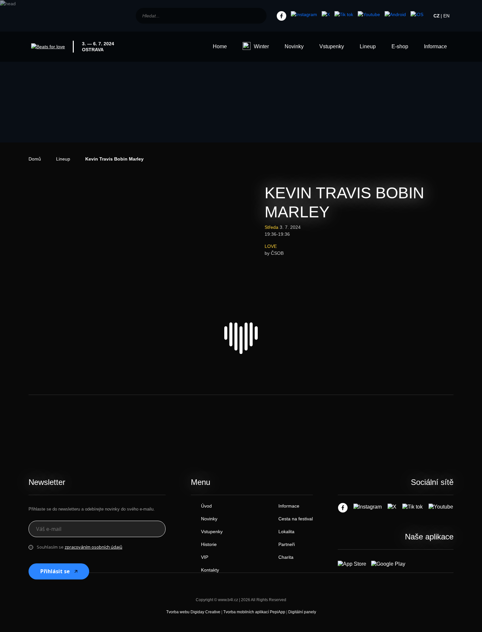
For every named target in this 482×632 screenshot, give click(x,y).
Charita (285, 557)
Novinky (294, 46)
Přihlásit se (55, 571)
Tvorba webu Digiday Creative (193, 612)
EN (446, 15)
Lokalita (286, 531)
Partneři (286, 544)
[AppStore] (417, 15)
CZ (436, 15)
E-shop (400, 46)
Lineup (368, 46)
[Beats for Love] (241, 338)
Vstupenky (331, 46)
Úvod (206, 506)
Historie (209, 544)
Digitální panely (302, 612)
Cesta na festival (295, 518)
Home (220, 46)
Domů (35, 159)
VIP (204, 557)
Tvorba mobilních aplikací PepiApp (254, 612)
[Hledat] (258, 15)
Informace (435, 46)
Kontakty (210, 570)
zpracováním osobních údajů (93, 547)
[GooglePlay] (395, 15)
